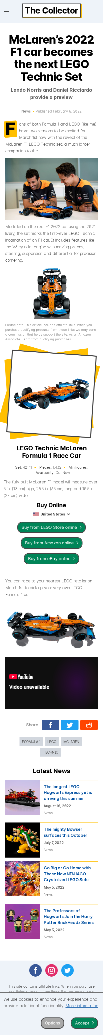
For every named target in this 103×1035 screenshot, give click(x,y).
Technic (50, 752)
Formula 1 (31, 742)
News (26, 111)
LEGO (52, 742)
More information (82, 1005)
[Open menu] (6, 11)
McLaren (71, 742)
